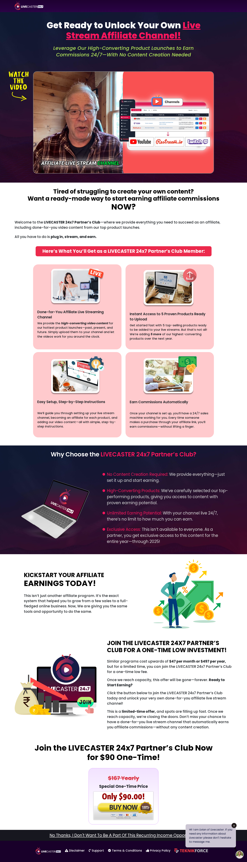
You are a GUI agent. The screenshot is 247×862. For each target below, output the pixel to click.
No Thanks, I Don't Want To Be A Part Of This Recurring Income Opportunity (124, 835)
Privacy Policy (159, 851)
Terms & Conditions (126, 851)
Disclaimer (76, 851)
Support (97, 851)
